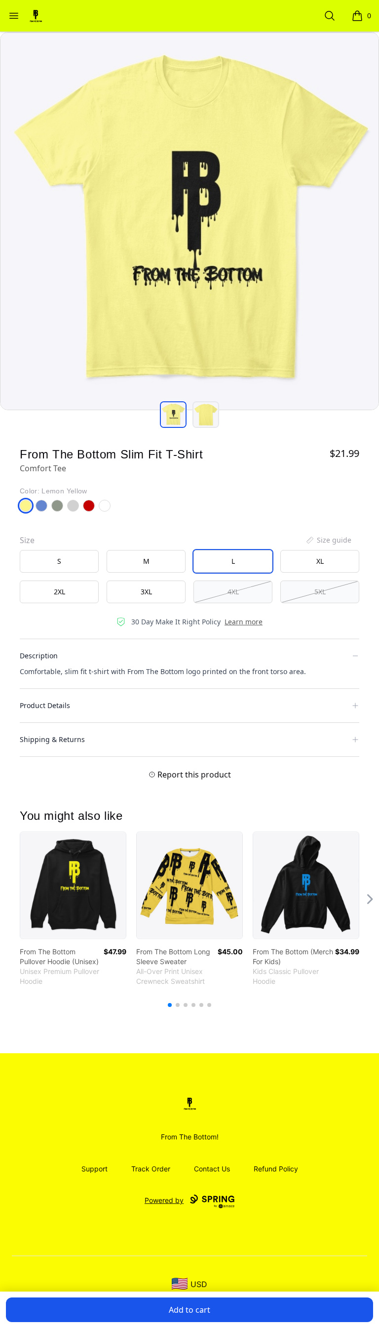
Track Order (150, 1169)
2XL (59, 591)
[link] (73, 885)
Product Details (45, 705)
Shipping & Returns (52, 739)
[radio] (59, 561)
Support (94, 1169)
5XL (320, 591)
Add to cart (189, 1309)
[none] (328, 540)
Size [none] (27, 540)
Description (39, 655)
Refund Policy (276, 1169)
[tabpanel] (189, 221)
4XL (233, 591)
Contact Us (212, 1169)
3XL (146, 591)
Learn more (244, 621)
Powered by (164, 1200)
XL (320, 561)
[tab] (173, 414)
